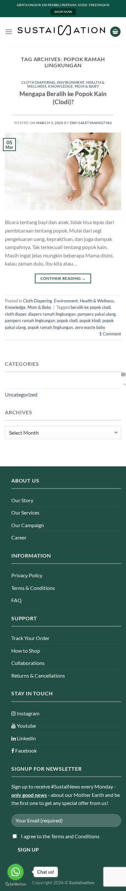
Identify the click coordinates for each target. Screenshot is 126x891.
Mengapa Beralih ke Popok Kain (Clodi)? (63, 97)
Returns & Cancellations (38, 675)
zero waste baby (90, 327)
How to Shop (25, 650)
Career (18, 537)
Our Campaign (27, 525)
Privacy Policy (26, 575)
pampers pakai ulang (97, 314)
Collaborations (28, 663)
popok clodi (67, 320)
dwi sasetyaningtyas (91, 123)
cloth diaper (15, 314)
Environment (71, 82)
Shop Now (63, 12)
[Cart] (115, 32)
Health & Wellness (97, 300)
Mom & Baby (87, 86)
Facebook (25, 750)
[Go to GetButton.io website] (15, 884)
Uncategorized (21, 394)
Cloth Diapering (38, 82)
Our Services (25, 512)
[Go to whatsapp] (15, 872)
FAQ (16, 600)
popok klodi (89, 320)
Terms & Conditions (33, 588)
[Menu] (9, 31)
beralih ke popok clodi (90, 307)
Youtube (26, 726)
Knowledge (60, 86)
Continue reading (63, 278)
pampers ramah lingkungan (30, 320)
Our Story (22, 500)
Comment (110, 333)
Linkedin (26, 738)
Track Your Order (30, 638)
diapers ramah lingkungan (52, 314)
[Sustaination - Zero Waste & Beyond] (61, 30)
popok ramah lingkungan (50, 327)
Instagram (27, 713)
